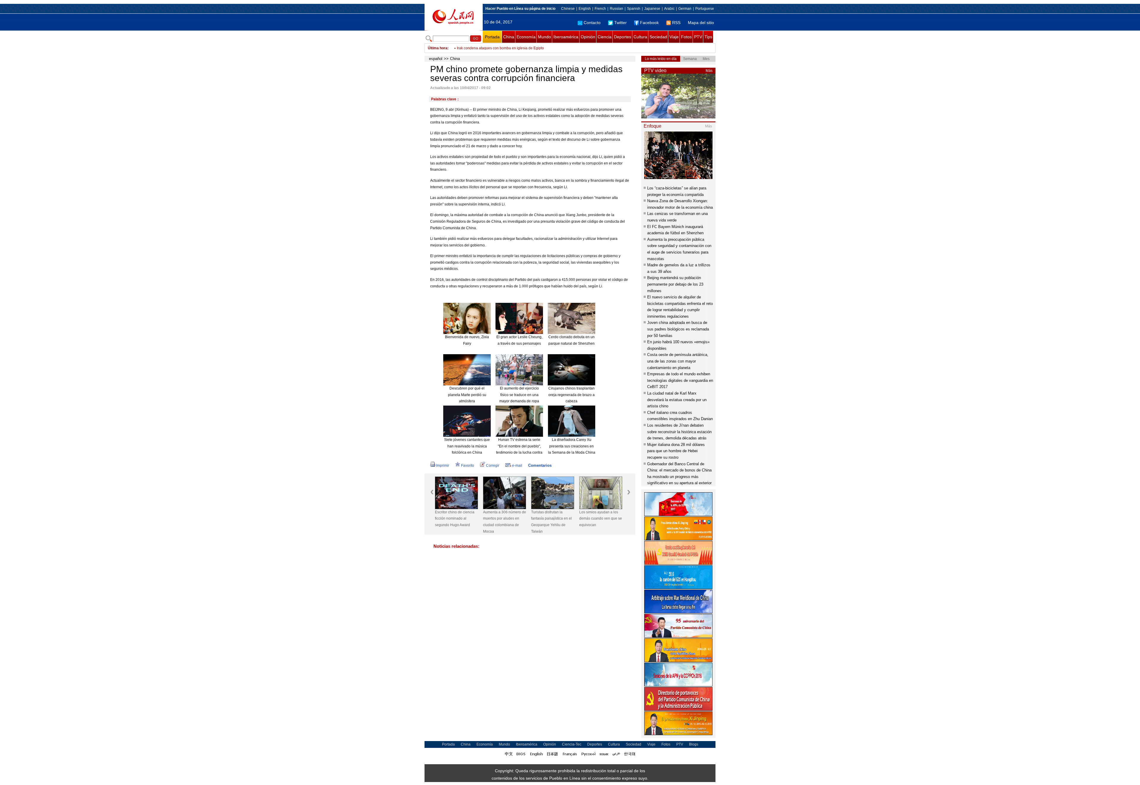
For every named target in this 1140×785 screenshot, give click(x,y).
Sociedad (658, 36)
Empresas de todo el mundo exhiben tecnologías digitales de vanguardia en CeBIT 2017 (680, 380)
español (435, 58)
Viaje (674, 36)
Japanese (652, 9)
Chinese (568, 9)
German (684, 9)
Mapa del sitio (701, 22)
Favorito (467, 465)
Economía (526, 36)
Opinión (588, 36)
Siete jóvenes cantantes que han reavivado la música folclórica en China (467, 446)
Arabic (669, 9)
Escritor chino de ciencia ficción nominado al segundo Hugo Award (454, 518)
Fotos (686, 36)
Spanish (633, 9)
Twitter (620, 22)
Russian (616, 9)
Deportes (622, 36)
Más (709, 71)
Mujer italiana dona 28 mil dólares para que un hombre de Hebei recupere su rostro (676, 451)
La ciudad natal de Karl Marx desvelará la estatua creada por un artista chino (677, 399)
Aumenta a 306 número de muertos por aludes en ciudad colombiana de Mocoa (504, 522)
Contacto (592, 22)
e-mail (517, 465)
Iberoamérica (565, 36)
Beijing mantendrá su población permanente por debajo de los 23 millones (675, 284)
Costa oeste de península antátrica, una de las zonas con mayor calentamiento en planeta (677, 361)
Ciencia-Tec (571, 744)
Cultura (640, 36)
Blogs (693, 744)
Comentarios (540, 465)
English (585, 9)
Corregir (492, 465)
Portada (492, 36)
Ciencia (605, 36)
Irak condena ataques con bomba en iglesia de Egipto (500, 48)
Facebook (649, 22)
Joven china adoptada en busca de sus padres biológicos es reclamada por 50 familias (678, 329)
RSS (676, 22)
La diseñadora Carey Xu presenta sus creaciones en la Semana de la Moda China (571, 446)
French (600, 9)
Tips (708, 36)
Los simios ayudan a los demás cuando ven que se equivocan (600, 518)
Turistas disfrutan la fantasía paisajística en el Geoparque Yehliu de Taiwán (551, 522)
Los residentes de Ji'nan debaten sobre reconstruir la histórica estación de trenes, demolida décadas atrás (679, 431)
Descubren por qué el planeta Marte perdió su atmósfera (467, 394)
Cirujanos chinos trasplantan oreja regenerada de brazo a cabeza (571, 394)
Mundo (544, 36)
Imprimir (442, 465)
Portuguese (704, 9)
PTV (698, 36)
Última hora (437, 48)
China (508, 36)
